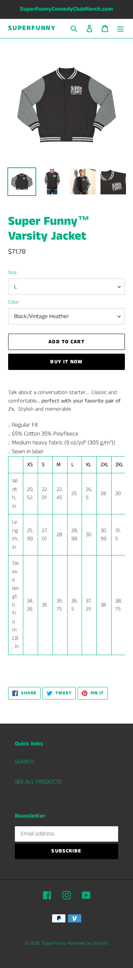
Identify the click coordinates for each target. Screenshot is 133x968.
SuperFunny (32, 28)
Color (13, 302)
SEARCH (24, 762)
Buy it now (66, 361)
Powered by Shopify (87, 943)
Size (12, 272)
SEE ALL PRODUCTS (38, 782)
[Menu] (120, 28)
